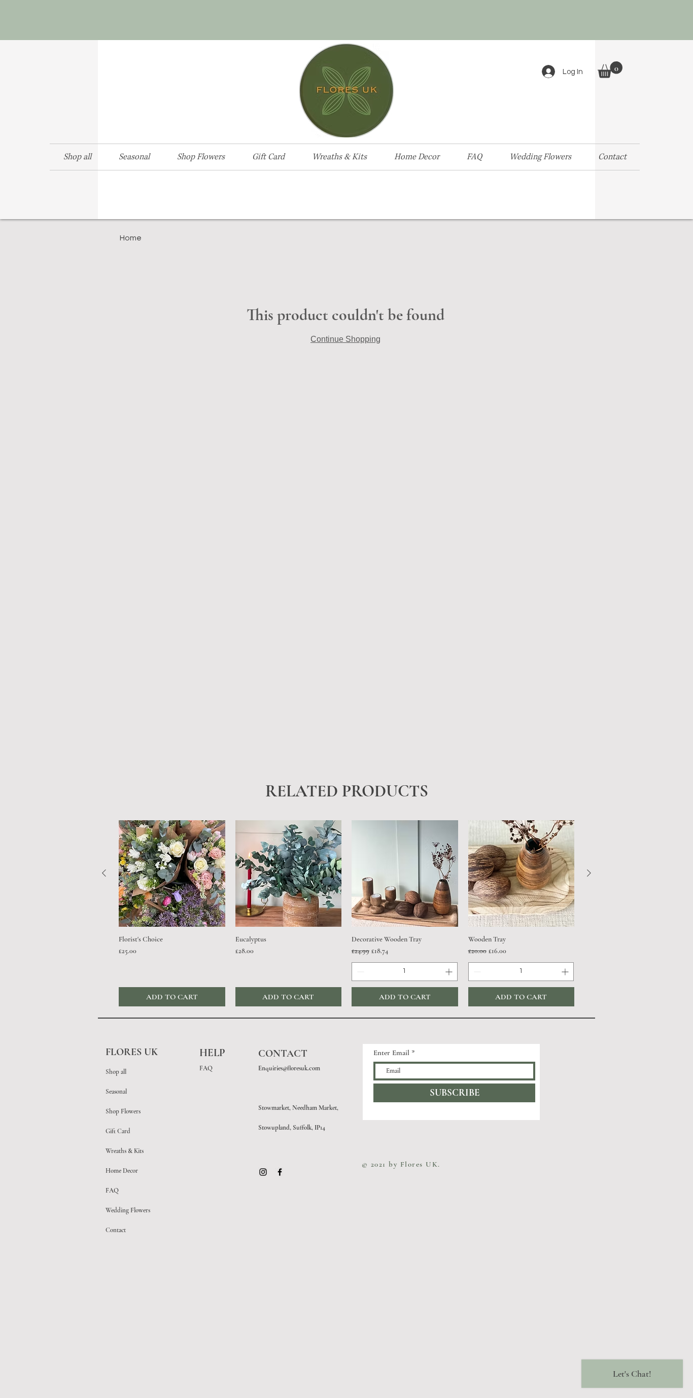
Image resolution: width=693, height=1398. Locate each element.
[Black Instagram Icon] (263, 1172)
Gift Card (118, 1131)
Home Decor (122, 1171)
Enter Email (391, 1053)
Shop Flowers (123, 1111)
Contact (116, 1230)
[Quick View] (172, 873)
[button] (610, 69)
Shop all (116, 1072)
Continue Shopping (345, 339)
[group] (346, 913)
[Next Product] (589, 873)
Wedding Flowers (128, 1210)
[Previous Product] (104, 873)
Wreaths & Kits (125, 1151)
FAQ (112, 1190)
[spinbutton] (404, 972)
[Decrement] (359, 972)
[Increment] (449, 972)
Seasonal (116, 1092)
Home (131, 238)
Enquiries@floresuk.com (289, 1068)
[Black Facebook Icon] (280, 1172)
